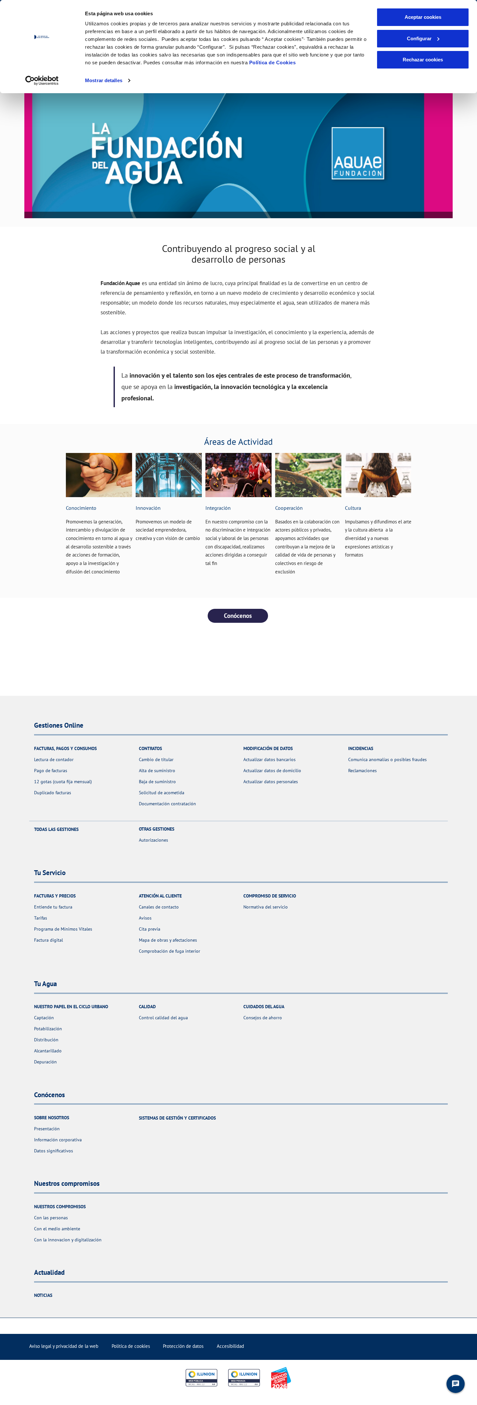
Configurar (419, 38)
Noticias (43, 1295)
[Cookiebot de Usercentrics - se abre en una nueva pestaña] (42, 80)
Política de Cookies (272, 62)
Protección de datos (183, 1346)
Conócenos (238, 616)
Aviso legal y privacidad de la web (63, 1346)
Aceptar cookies (423, 17)
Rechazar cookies (423, 59)
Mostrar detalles (103, 80)
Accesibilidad (230, 1346)
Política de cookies (131, 1346)
